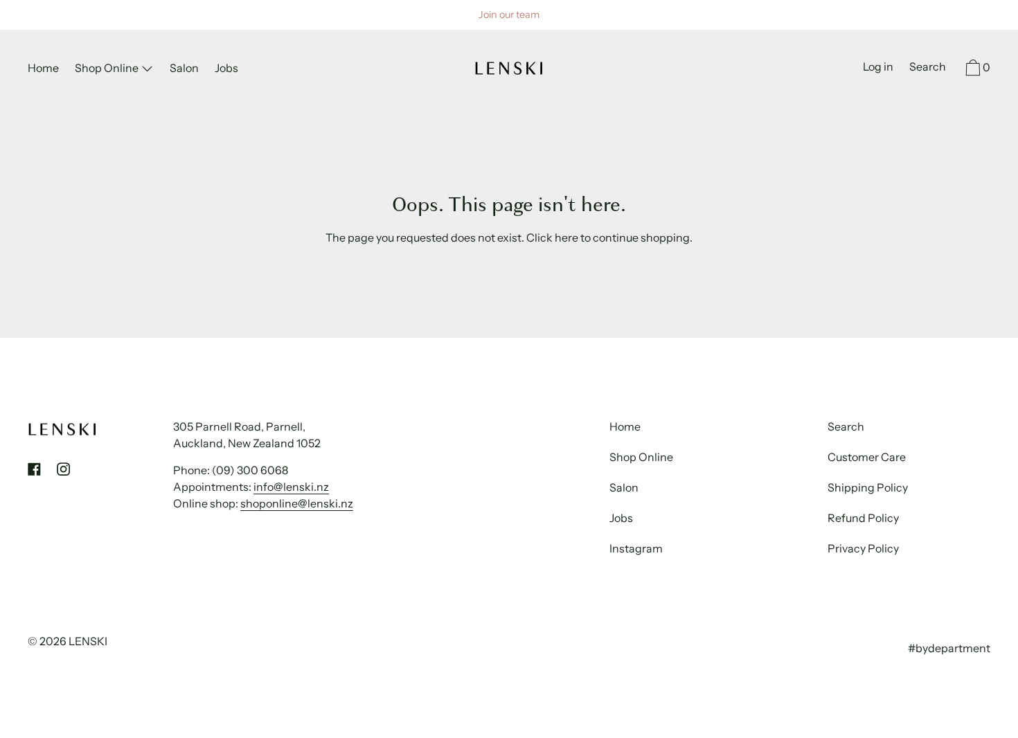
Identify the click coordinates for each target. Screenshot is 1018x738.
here (566, 237)
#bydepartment (949, 648)
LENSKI (88, 641)
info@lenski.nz (291, 487)
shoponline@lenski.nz (296, 503)
